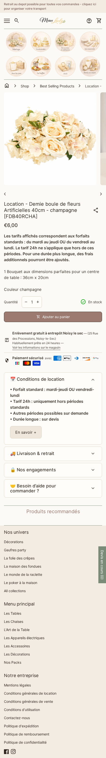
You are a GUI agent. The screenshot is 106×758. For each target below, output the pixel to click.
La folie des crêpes (19, 558)
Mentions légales (17, 685)
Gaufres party (15, 550)
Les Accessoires (17, 646)
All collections (15, 591)
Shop (25, 86)
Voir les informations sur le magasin (36, 347)
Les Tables (12, 613)
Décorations (13, 542)
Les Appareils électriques (24, 638)
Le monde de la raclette (23, 574)
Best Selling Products (57, 86)
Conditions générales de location (30, 693)
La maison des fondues (22, 566)
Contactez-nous (17, 718)
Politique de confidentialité (25, 742)
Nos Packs (12, 662)
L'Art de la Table (17, 630)
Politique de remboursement (26, 734)
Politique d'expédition (21, 726)
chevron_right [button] (101, 194)
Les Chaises (13, 621)
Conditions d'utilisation (22, 709)
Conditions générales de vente (28, 701)
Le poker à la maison (20, 583)
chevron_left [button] (5, 194)
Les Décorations (17, 654)
